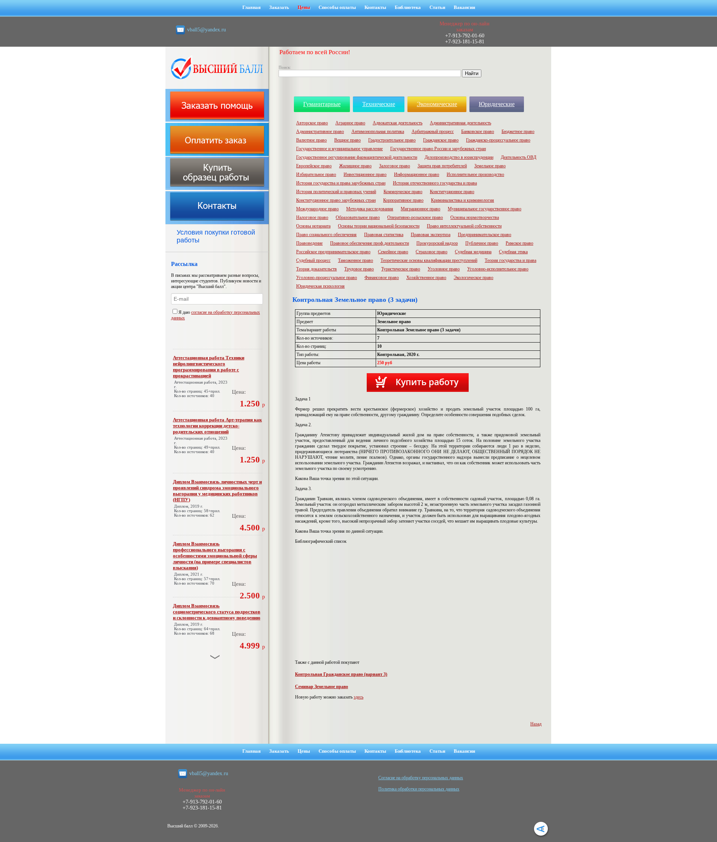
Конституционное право (452, 191)
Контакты (375, 7)
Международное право (317, 208)
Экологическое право (473, 277)
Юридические (497, 104)
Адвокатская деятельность (397, 123)
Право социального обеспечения (326, 234)
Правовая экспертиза (430, 234)
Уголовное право (444, 269)
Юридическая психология (320, 286)
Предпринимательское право (484, 234)
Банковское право (477, 131)
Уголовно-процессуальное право (326, 277)
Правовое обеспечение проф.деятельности (369, 243)
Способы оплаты (337, 7)
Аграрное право (350, 123)
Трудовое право (359, 269)
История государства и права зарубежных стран (340, 183)
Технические (378, 104)
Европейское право (314, 165)
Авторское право (312, 123)
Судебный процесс (313, 260)
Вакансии (464, 7)
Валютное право (311, 140)
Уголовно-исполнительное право (497, 269)
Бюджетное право (518, 131)
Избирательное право (316, 174)
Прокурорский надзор (437, 243)
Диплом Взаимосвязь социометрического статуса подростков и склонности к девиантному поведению (216, 611)
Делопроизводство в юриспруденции (459, 157)
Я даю (185, 312)
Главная (251, 7)
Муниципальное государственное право (484, 208)
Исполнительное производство (475, 174)
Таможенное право (355, 260)
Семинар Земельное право (321, 686)
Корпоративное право (403, 200)
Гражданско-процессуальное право (498, 140)
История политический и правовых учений (336, 191)
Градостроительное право (392, 140)
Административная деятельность (460, 123)
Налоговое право (312, 217)
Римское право (519, 243)
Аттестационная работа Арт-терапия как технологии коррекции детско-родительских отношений (217, 425)
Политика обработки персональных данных (418, 789)
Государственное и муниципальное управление (339, 148)
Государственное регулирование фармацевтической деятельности (356, 157)
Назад (535, 724)
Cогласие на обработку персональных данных (420, 777)
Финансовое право (381, 277)
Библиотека (408, 7)
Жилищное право (355, 165)
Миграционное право (420, 208)
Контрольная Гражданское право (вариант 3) (341, 674)
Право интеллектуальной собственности (464, 226)
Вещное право (347, 140)
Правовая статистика (383, 234)
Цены (304, 7)
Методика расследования (369, 208)
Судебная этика (513, 251)
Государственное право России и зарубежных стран (438, 148)
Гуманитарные (322, 104)
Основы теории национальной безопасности (378, 226)
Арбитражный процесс (433, 131)
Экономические (437, 104)
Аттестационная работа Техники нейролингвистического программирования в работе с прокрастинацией (208, 366)
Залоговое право (394, 165)
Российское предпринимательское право (333, 251)
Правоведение (309, 243)
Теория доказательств (316, 269)
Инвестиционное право (365, 174)
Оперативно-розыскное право (415, 217)
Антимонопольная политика (377, 131)
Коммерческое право (403, 191)
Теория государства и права (510, 260)
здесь (358, 697)
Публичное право (481, 243)
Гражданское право (441, 140)
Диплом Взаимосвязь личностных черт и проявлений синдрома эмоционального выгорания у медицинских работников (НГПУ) (217, 490)
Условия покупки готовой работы (216, 236)
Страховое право (431, 251)
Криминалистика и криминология (462, 200)
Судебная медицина (473, 251)
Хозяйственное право (426, 277)
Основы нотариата (313, 226)
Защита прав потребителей (442, 165)
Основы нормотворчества (474, 217)
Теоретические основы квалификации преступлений (429, 260)
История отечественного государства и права (435, 183)
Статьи (437, 7)
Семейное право (393, 251)
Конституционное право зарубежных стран (336, 200)
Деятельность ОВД (518, 157)
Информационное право (416, 174)
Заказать (279, 7)
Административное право (320, 131)
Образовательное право (358, 217)
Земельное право (490, 165)
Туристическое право (400, 269)
